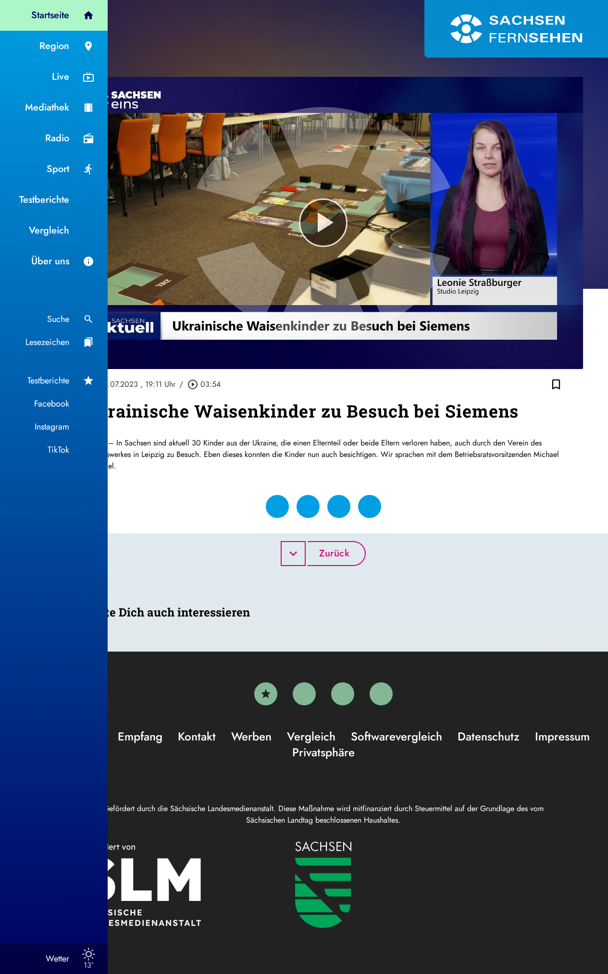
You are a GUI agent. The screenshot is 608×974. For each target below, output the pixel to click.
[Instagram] (342, 693)
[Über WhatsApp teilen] (338, 506)
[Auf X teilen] (308, 506)
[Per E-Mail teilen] (369, 506)
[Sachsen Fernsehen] (516, 29)
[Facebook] (304, 693)
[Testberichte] (265, 693)
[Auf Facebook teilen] (277, 506)
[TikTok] (381, 693)
